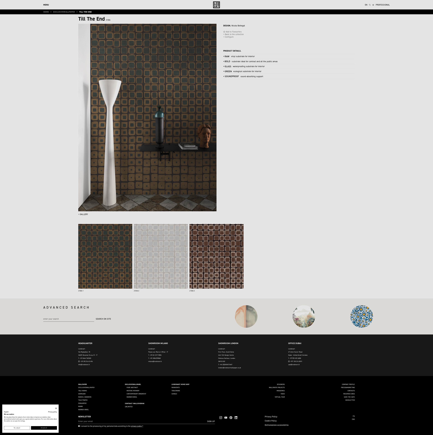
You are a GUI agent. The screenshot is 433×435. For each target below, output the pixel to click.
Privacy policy (52, 412)
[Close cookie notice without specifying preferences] (56, 408)
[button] (6, 412)
